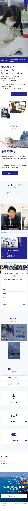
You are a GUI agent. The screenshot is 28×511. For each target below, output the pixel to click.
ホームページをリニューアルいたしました (10, 463)
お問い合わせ (14, 496)
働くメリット (19, 94)
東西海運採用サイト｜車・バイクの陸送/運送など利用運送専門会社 (14, 503)
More (6, 173)
